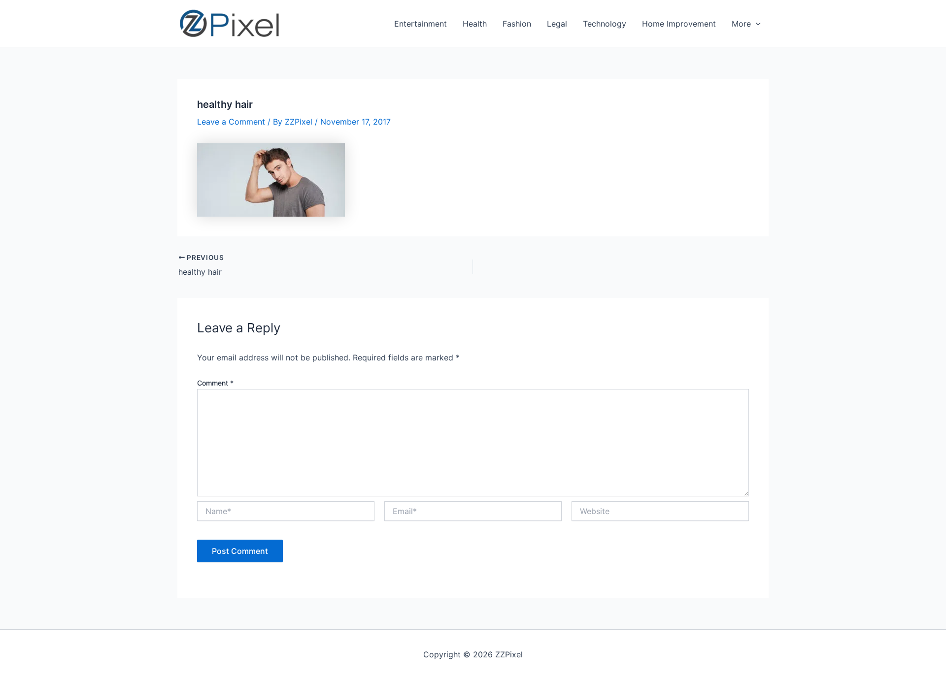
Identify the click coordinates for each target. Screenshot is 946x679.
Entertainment (420, 24)
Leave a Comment (231, 122)
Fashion (517, 24)
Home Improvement (679, 24)
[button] (756, 23)
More (741, 24)
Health (475, 24)
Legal (557, 24)
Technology (604, 24)
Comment (215, 383)
